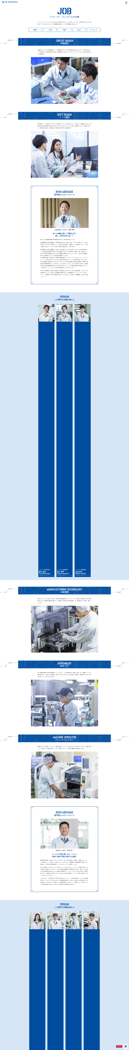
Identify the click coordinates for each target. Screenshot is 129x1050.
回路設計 (35, 29)
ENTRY (119, 1046)
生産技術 (64, 29)
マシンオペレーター (94, 29)
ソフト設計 (50, 29)
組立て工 (79, 29)
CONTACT (125, 1047)
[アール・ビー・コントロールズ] (9, 2)
